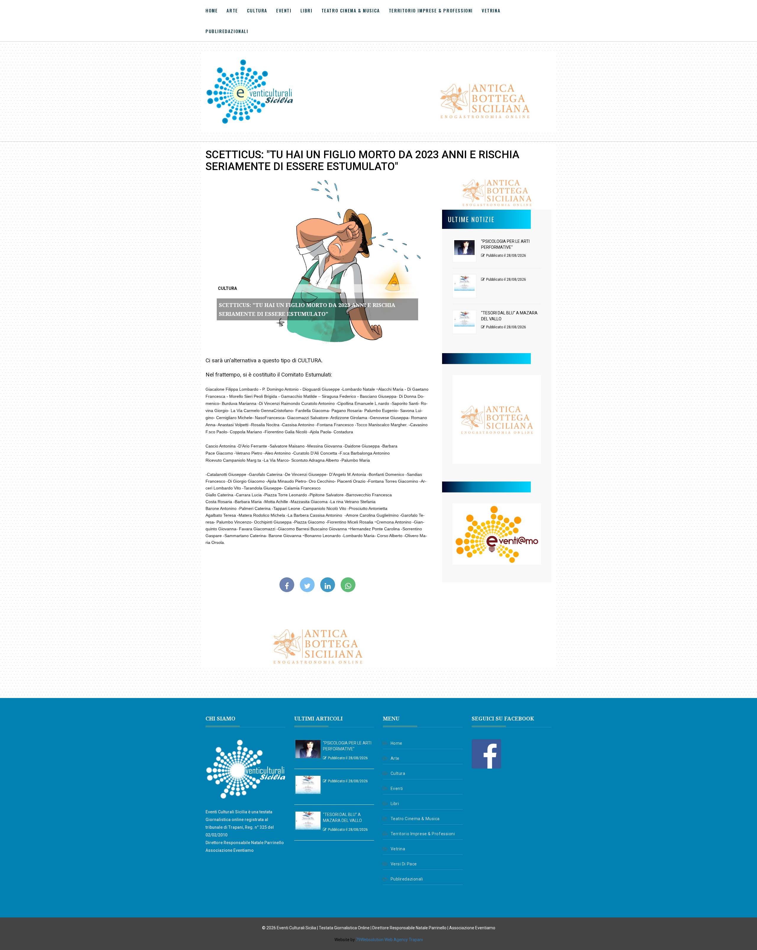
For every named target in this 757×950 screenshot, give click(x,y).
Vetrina (491, 10)
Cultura (257, 10)
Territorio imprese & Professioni (431, 10)
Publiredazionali (227, 31)
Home (212, 10)
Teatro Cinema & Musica (350, 10)
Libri (306, 10)
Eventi (284, 10)
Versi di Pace (404, 864)
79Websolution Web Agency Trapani (389, 939)
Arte (232, 10)
